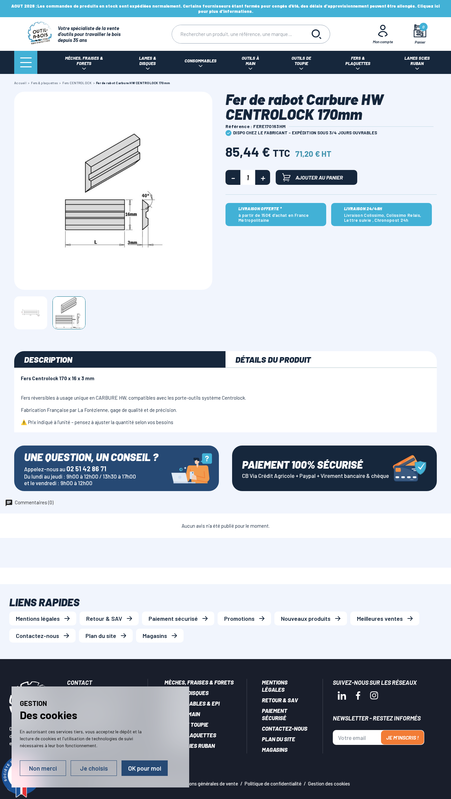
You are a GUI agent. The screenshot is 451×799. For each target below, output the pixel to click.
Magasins (155, 635)
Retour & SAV (104, 618)
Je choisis (94, 768)
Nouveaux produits (305, 618)
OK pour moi (144, 768)
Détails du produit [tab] (273, 359)
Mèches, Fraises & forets (199, 682)
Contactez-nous (37, 635)
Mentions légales (38, 618)
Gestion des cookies (329, 783)
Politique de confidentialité (273, 783)
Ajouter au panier (319, 177)
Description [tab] (48, 359)
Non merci (43, 768)
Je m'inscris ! (402, 737)
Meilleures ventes (380, 618)
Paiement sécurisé (173, 618)
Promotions (239, 618)
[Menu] (25, 62)
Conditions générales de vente (206, 783)
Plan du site (101, 635)
